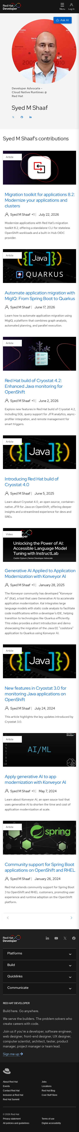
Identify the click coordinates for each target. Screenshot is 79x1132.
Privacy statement (12, 1118)
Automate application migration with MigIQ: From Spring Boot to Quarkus (40, 295)
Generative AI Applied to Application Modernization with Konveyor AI (40, 573)
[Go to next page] (71, 918)
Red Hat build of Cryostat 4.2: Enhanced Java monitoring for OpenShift (34, 386)
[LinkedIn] (30, 118)
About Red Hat (10, 1082)
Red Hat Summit (11, 1099)
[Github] (21, 118)
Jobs (44, 1082)
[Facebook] (74, 939)
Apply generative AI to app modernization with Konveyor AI (35, 779)
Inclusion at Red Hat (13, 1095)
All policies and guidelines (16, 1123)
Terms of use (48, 1118)
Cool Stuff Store (49, 1095)
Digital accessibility (51, 1123)
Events (6, 1086)
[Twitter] (13, 118)
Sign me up (11, 1054)
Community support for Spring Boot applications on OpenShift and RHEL (40, 867)
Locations (46, 1086)
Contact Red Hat (11, 1090)
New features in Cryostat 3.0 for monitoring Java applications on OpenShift (35, 693)
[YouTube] (56, 939)
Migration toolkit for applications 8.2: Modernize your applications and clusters (40, 200)
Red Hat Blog (48, 1090)
